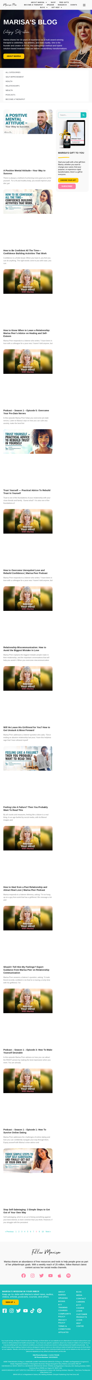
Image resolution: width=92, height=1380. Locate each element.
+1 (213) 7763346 (53, 1355)
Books (61, 1301)
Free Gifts (64, 2)
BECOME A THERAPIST (15, 99)
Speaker (50, 5)
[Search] (83, 115)
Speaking (63, 1298)
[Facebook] (23, 1275)
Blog (42, 7)
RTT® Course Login (80, 1308)
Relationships (13, 86)
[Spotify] (68, 1275)
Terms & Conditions (64, 1327)
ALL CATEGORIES (13, 72)
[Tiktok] (32, 1310)
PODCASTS (10, 95)
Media (79, 1295)
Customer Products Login (81, 1317)
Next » (48, 1232)
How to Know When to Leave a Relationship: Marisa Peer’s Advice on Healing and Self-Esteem (26, 333)
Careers (80, 1302)
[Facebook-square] (4, 1310)
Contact (81, 1298)
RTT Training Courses (63, 1307)
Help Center (80, 1324)
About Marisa (37, 2)
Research (62, 5)
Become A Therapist (33, 5)
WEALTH (9, 90)
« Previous (9, 1232)
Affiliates (63, 1332)
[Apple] (59, 1275)
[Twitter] (41, 1275)
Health (9, 81)
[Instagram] (32, 1275)
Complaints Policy (64, 1315)
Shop (53, 2)
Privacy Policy (62, 1321)
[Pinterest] (39, 1310)
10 (43, 1232)
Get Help (55, 7)
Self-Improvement (15, 77)
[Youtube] (50, 1275)
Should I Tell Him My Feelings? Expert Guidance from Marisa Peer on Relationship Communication (26, 970)
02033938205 (53, 1357)
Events (74, 5)
